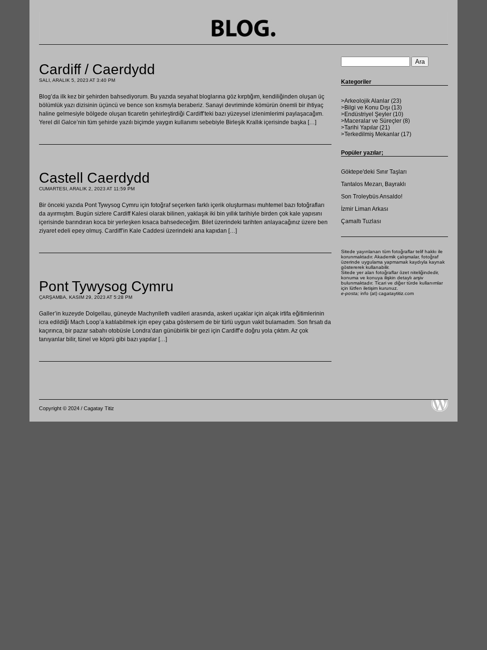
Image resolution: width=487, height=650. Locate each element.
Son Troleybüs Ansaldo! (371, 196)
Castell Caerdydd (94, 178)
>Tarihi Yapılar (359, 127)
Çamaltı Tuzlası (361, 221)
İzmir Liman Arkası (364, 209)
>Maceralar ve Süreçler (371, 121)
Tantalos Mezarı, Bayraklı (373, 184)
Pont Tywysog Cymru (106, 286)
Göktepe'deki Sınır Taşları (374, 171)
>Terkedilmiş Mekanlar (370, 134)
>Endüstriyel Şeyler (366, 114)
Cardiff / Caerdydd (97, 69)
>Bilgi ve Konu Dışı (365, 107)
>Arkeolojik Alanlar (365, 101)
